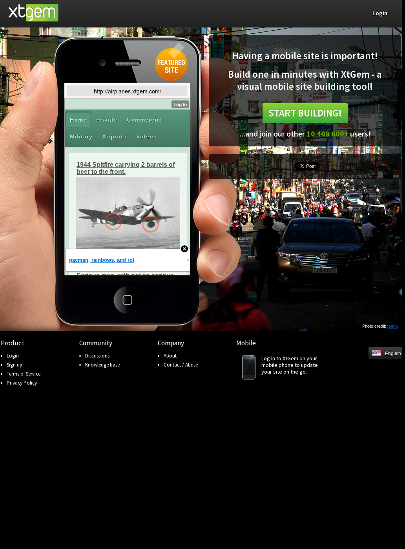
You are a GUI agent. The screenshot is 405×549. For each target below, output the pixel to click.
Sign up (14, 364)
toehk (392, 326)
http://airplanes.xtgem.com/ (127, 91)
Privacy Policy (22, 382)
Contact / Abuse (181, 364)
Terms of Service (23, 373)
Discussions (97, 355)
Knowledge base (102, 364)
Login (13, 355)
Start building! (305, 113)
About (170, 355)
